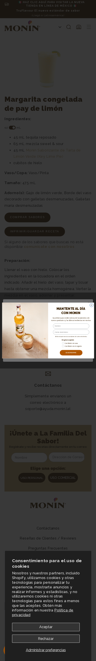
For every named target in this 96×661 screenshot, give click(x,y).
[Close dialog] (91, 305)
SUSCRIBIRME (70, 353)
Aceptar (45, 627)
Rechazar (46, 639)
